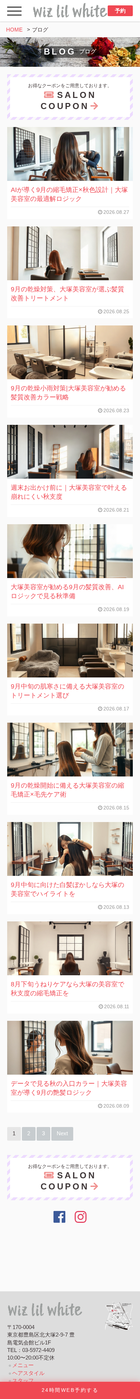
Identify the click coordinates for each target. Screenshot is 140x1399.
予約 (120, 11)
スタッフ (23, 1381)
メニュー (23, 1365)
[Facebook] (59, 1217)
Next (62, 1133)
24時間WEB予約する (70, 1390)
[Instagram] (81, 1217)
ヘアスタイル (28, 1373)
